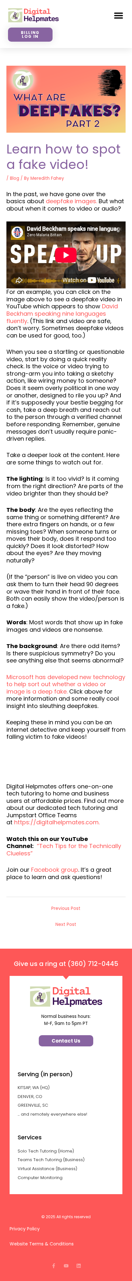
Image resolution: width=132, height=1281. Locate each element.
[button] (118, 15)
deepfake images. (71, 201)
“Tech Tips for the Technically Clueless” (63, 849)
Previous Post (65, 908)
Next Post (65, 924)
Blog (14, 178)
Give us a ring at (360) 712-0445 (66, 963)
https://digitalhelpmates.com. (57, 822)
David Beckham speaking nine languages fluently (62, 313)
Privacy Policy (25, 1229)
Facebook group (54, 870)
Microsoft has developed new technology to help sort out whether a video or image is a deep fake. (65, 684)
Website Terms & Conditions (42, 1244)
